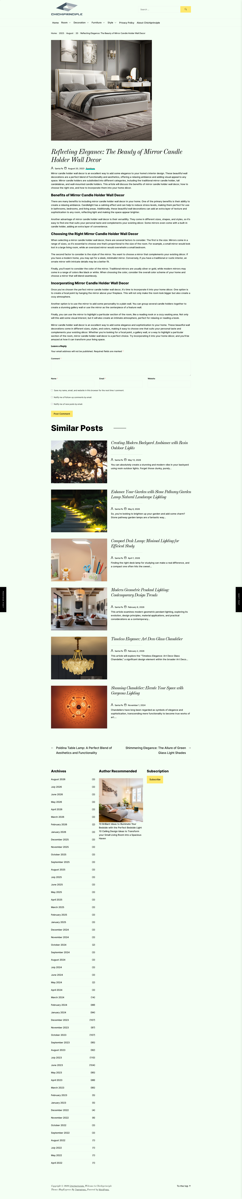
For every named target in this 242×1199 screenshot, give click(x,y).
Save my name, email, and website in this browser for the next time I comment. (89, 390)
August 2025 (58, 869)
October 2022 (58, 1125)
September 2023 (60, 1042)
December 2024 (60, 929)
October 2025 (58, 854)
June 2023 (57, 1065)
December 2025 (60, 839)
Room (64, 23)
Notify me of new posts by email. (68, 404)
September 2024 (60, 952)
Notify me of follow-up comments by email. (73, 397)
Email (102, 378)
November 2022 (60, 1117)
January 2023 (58, 1102)
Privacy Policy (126, 23)
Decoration (80, 23)
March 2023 (57, 1087)
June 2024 (57, 975)
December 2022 (60, 1110)
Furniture (97, 23)
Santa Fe (59, 168)
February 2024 (59, 1005)
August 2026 (58, 779)
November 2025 (60, 847)
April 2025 (56, 899)
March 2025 (57, 907)
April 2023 (56, 1080)
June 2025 (57, 884)
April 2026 (56, 809)
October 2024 (58, 944)
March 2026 (57, 817)
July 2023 (56, 1057)
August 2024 (58, 959)
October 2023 (58, 1035)
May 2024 (56, 982)
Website (151, 378)
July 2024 (56, 967)
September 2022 (60, 1132)
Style (110, 23)
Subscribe (154, 779)
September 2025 (60, 862)
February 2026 (59, 824)
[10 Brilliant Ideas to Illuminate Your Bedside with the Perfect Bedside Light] (121, 800)
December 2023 (60, 1020)
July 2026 (56, 787)
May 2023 (56, 1072)
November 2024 (60, 937)
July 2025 (56, 877)
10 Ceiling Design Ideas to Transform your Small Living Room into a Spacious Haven (120, 835)
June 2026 (57, 794)
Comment (56, 358)
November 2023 (60, 1027)
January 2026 (58, 832)
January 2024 (58, 1012)
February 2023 (59, 1095)
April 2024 (56, 990)
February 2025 (59, 914)
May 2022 (56, 1155)
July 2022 (56, 1147)
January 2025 (58, 922)
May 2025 (56, 892)
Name (54, 378)
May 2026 (56, 802)
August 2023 (58, 1050)
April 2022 (56, 1163)
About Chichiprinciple (148, 23)
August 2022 (58, 1140)
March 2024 (57, 997)
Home (55, 23)
